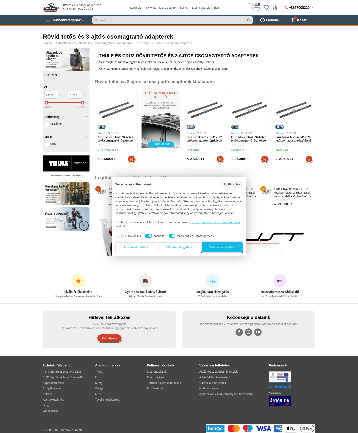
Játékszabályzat (209, 388)
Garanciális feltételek (212, 383)
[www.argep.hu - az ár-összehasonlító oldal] (280, 401)
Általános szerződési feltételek (218, 371)
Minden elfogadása (222, 247)
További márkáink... (107, 399)
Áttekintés (233, 184)
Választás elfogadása (179, 247)
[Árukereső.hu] (285, 388)
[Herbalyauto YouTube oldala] (258, 332)
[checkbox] (128, 236)
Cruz (53, 143)
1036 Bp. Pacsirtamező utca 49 (63, 377)
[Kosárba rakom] (131, 159)
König (98, 383)
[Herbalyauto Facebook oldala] (239, 332)
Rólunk (47, 394)
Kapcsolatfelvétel (54, 383)
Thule (98, 371)
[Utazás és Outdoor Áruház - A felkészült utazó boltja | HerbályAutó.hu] (51, 7)
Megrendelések (157, 371)
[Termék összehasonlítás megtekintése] (275, 9)
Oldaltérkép (50, 410)
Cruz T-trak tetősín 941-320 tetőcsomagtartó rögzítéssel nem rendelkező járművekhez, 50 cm (293, 139)
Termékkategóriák (66, 20)
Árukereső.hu (275, 393)
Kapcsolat (136, 7)
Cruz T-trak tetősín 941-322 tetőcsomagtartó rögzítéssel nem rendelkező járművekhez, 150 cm (204, 139)
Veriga (99, 388)
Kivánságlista (155, 377)
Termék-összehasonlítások (164, 383)
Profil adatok (155, 388)
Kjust (98, 394)
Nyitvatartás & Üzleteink (161, 7)
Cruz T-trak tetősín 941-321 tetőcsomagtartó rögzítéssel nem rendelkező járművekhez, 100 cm (115, 139)
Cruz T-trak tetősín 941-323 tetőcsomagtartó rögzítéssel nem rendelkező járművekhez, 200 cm (248, 139)
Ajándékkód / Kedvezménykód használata (226, 394)
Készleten (56, 123)
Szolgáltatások (201, 7)
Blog (216, 7)
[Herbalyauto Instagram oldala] (248, 332)
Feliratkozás (109, 338)
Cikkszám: (102, 133)
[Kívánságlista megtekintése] (266, 9)
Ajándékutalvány (53, 399)
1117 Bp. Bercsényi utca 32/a (62, 371)
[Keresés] (249, 20)
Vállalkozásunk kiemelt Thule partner (66, 176)
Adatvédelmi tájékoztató (214, 377)
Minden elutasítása (136, 247)
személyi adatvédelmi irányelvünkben (215, 222)
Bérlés (184, 7)
